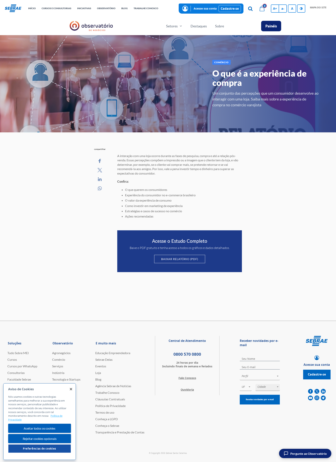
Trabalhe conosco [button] (146, 8)
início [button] (32, 8)
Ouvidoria (187, 389)
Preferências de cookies (39, 448)
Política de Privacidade (110, 406)
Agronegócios (61, 353)
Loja (98, 373)
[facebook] (310, 391)
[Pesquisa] (250, 8)
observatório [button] (106, 8)
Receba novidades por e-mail (260, 399)
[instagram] (316, 398)
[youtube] (310, 398)
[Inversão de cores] (301, 8)
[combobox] (260, 376)
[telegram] (323, 398)
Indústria (58, 373)
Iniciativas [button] (84, 8)
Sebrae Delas (104, 359)
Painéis (271, 26)
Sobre (219, 26)
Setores (172, 26)
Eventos (100, 366)
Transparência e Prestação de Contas (119, 432)
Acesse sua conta (205, 8)
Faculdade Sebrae (19, 379)
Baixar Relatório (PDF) (179, 259)
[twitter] (316, 391)
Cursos (12, 359)
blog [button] (124, 8)
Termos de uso (104, 412)
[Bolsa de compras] (262, 8)
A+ (275, 8)
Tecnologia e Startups (66, 379)
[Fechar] (71, 389)
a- (282, 8)
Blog (98, 379)
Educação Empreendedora (112, 353)
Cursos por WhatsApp (22, 366)
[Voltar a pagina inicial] (13, 8)
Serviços (57, 366)
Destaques (199, 26)
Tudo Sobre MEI (18, 353)
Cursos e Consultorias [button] (56, 8)
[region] (39, 421)
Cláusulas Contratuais (110, 399)
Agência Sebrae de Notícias (113, 386)
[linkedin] (323, 391)
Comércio (58, 359)
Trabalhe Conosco (107, 392)
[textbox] (262, 376)
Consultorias (16, 373)
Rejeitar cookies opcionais (40, 438)
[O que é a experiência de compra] (100, 161)
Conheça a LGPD (106, 419)
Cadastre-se (230, 8)
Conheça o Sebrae (107, 425)
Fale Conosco (187, 378)
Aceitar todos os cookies (39, 428)
